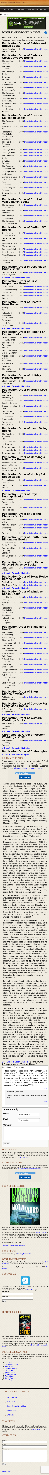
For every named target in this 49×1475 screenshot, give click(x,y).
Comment (7, 1125)
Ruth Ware (9, 1376)
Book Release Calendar (37, 9)
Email (5, 1119)
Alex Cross (11, 1402)
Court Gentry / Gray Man (16, 1406)
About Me (30, 1290)
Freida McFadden (11, 1365)
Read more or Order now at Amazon (13, 1246)
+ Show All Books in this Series (16, 278)
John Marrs (9, 1366)
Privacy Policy (6, 1471)
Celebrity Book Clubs (24, 1254)
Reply (46, 1088)
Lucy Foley (9, 1370)
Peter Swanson (10, 1374)
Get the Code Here (23, 1157)
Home (3, 9)
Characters (21, 9)
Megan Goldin (10, 1372)
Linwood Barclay (40, 1232)
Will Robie (11, 1415)
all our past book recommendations (28, 768)
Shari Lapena (10, 1380)
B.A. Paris (8, 1363)
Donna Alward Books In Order (21, 32)
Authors (11, 9)
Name (6, 1114)
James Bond (11, 1410)
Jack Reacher (12, 1397)
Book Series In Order (11, 1062)
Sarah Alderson (10, 1378)
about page (36, 1429)
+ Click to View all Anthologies (15, 755)
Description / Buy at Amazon (36, 49)
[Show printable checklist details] (45, 32)
